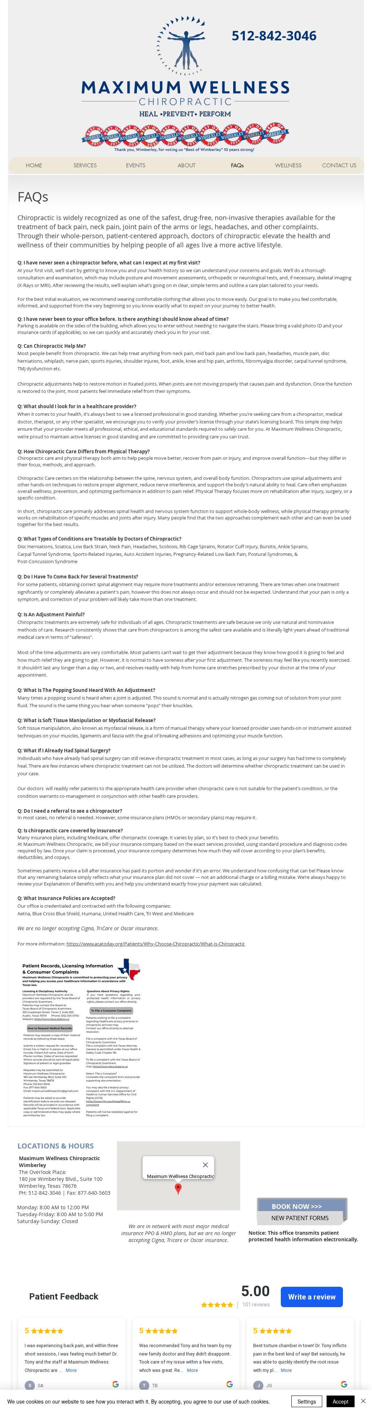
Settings (307, 1401)
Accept (340, 1401)
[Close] (363, 1401)
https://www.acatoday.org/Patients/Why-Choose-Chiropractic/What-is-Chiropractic (155, 943)
